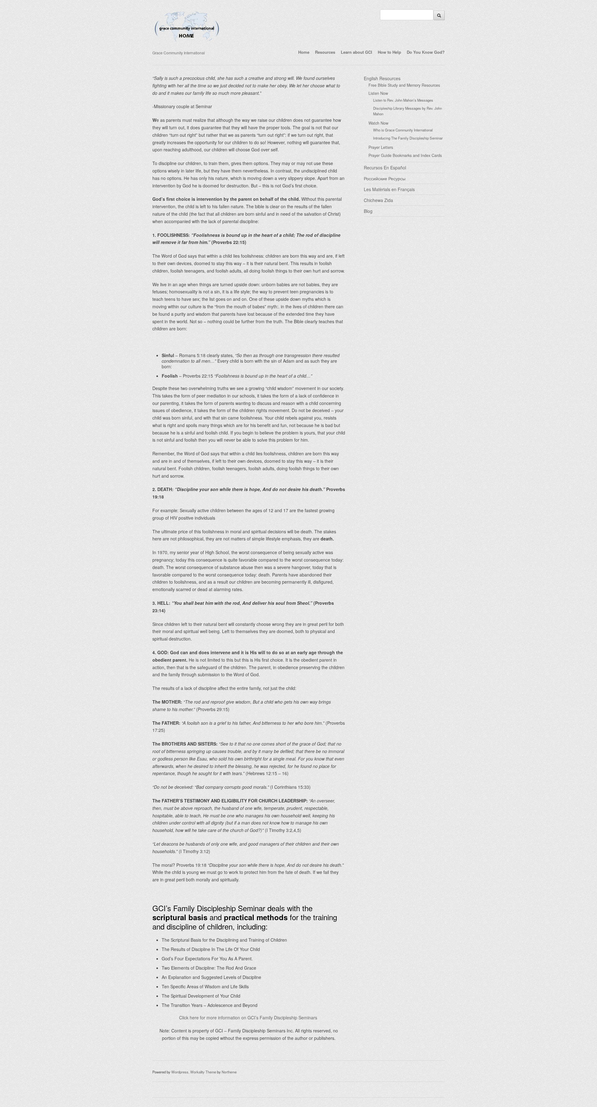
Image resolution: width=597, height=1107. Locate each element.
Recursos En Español (385, 167)
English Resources (382, 78)
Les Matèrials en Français (389, 189)
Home (303, 52)
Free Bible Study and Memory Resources (404, 85)
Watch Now (378, 123)
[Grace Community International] (186, 44)
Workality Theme (203, 1071)
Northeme (229, 1071)
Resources (325, 52)
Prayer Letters (380, 147)
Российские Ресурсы (384, 178)
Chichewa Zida (378, 200)
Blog (368, 211)
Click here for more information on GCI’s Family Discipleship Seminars (248, 1017)
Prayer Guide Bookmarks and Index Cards (405, 155)
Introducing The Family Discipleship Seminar (408, 138)
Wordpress (179, 1071)
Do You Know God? (426, 52)
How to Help (389, 52)
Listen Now (378, 93)
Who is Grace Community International (403, 129)
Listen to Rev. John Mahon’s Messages (403, 100)
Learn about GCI (356, 52)
